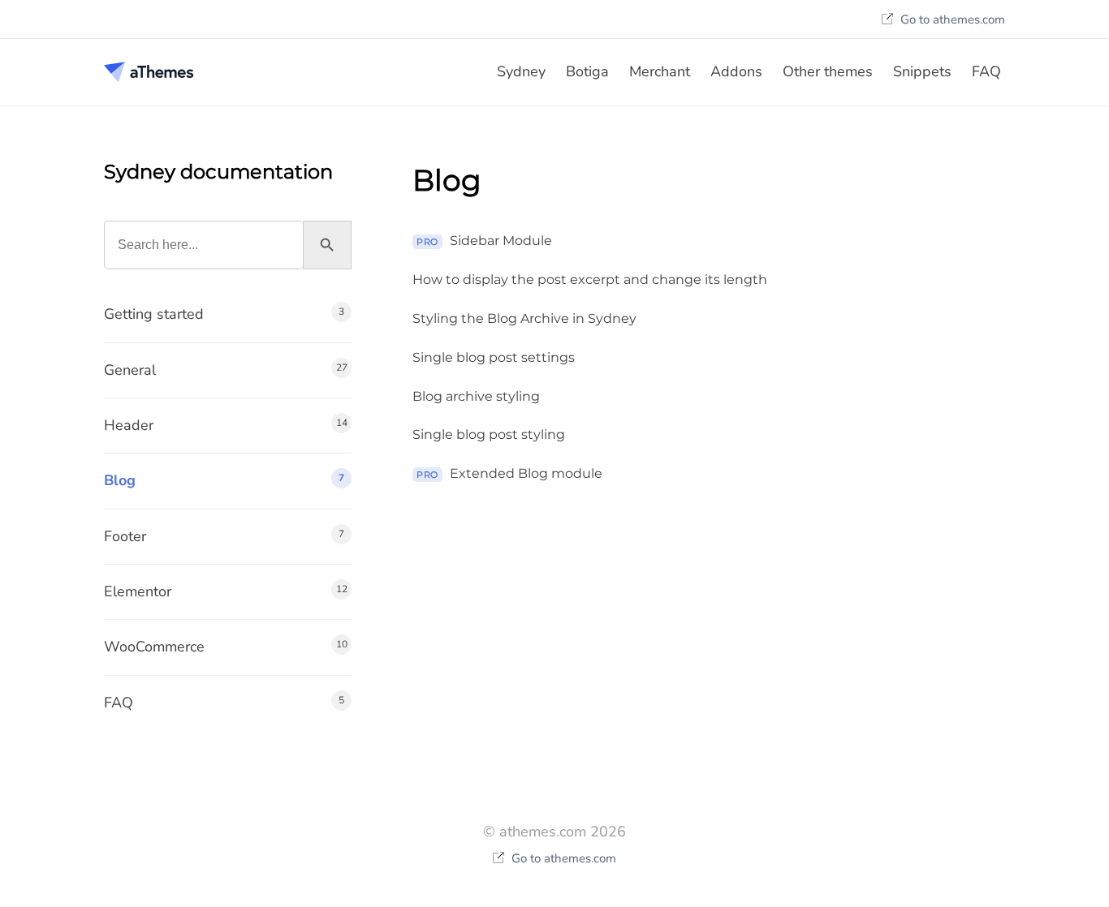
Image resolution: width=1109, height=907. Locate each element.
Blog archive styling (476, 396)
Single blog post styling (488, 434)
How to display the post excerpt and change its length (589, 279)
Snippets (922, 71)
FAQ (986, 71)
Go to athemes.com (951, 19)
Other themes (828, 71)
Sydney (521, 71)
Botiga (587, 71)
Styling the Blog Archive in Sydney (524, 318)
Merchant (659, 71)
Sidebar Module (484, 240)
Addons (736, 71)
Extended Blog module (509, 473)
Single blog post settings (493, 357)
